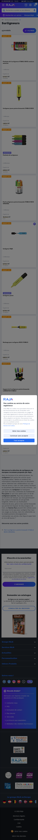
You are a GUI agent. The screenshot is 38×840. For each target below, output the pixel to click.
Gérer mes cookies (19, 431)
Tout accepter (19, 440)
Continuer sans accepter (19, 436)
